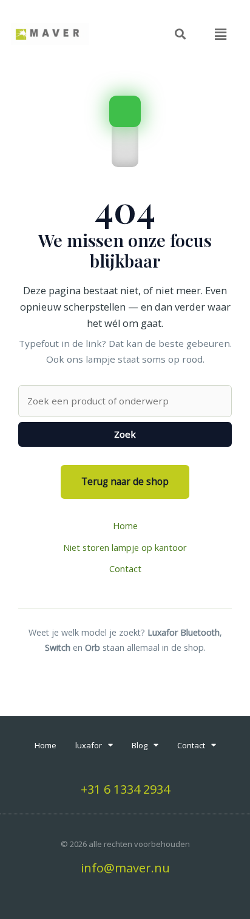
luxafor (88, 745)
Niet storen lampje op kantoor (125, 547)
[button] (221, 33)
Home (125, 525)
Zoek (125, 434)
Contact (125, 568)
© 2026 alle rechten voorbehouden (125, 843)
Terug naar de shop (125, 481)
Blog (139, 745)
